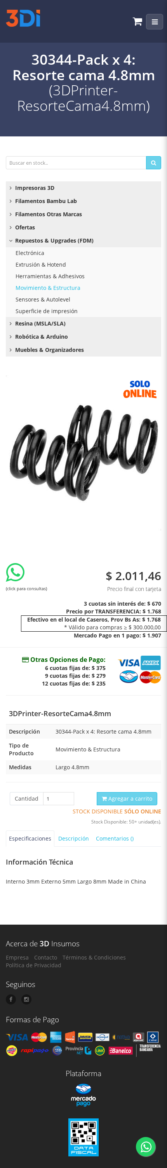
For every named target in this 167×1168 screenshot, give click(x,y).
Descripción (73, 838)
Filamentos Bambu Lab (45, 201)
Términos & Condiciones (94, 957)
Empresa (17, 957)
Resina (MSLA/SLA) (40, 323)
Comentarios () (115, 838)
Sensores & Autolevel (43, 299)
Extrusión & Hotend (41, 264)
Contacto (45, 957)
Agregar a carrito (129, 798)
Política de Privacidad (33, 965)
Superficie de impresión (47, 311)
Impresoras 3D (34, 187)
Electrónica (30, 253)
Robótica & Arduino (41, 336)
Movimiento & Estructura (48, 287)
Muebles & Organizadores (49, 349)
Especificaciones (30, 838)
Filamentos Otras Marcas (48, 214)
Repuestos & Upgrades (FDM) (54, 240)
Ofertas (24, 227)
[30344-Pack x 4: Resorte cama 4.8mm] (83, 453)
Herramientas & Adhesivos (50, 276)
